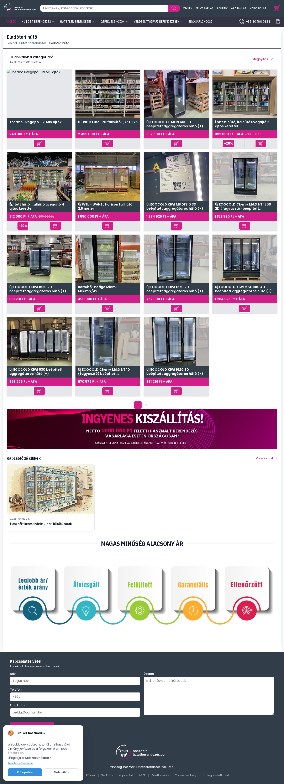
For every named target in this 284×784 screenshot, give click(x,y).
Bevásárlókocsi (200, 22)
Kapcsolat (126, 775)
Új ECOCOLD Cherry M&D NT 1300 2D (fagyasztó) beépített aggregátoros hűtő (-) (243, 206)
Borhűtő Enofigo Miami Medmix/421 (97, 289)
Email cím (17, 705)
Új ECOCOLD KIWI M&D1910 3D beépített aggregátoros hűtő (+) (174, 206)
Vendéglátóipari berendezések (156, 22)
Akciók (11, 22)
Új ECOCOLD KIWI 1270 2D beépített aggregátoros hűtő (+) (174, 289)
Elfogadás (25, 772)
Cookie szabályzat (188, 775)
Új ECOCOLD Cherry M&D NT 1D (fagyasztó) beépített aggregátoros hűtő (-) (104, 372)
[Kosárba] (39, 143)
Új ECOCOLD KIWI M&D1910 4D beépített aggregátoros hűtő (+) (243, 289)
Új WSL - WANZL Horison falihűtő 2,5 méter (105, 206)
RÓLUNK (222, 8)
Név (13, 674)
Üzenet (149, 674)
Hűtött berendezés (36, 22)
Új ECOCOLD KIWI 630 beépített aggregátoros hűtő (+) (36, 372)
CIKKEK (187, 8)
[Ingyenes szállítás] (142, 429)
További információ (20, 763)
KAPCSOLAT (258, 8)
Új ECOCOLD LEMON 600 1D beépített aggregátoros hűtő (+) (174, 124)
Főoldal (12, 43)
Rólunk (90, 775)
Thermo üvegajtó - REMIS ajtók (35, 122)
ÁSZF (142, 775)
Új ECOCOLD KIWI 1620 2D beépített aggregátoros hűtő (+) (37, 289)
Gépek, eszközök (113, 22)
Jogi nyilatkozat (218, 775)
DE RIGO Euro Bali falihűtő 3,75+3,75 (108, 122)
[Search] (174, 8)
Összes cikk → (266, 458)
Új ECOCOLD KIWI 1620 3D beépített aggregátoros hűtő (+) (174, 372)
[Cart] (277, 8)
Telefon (16, 689)
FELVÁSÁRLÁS (205, 8)
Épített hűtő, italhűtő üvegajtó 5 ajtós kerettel (242, 124)
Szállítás (107, 775)
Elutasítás (61, 772)
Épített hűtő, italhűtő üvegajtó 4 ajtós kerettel (36, 206)
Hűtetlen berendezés (76, 22)
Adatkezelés (160, 775)
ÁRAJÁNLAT (239, 8)
